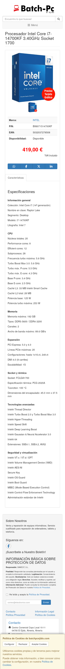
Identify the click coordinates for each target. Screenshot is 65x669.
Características (16, 177)
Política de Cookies (45, 615)
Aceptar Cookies (39, 644)
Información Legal (44, 611)
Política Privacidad (15, 615)
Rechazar (22, 644)
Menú (34, 25)
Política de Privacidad (41, 587)
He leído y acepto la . (29, 594)
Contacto (10, 611)
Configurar (9, 644)
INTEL (36, 120)
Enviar (46, 602)
